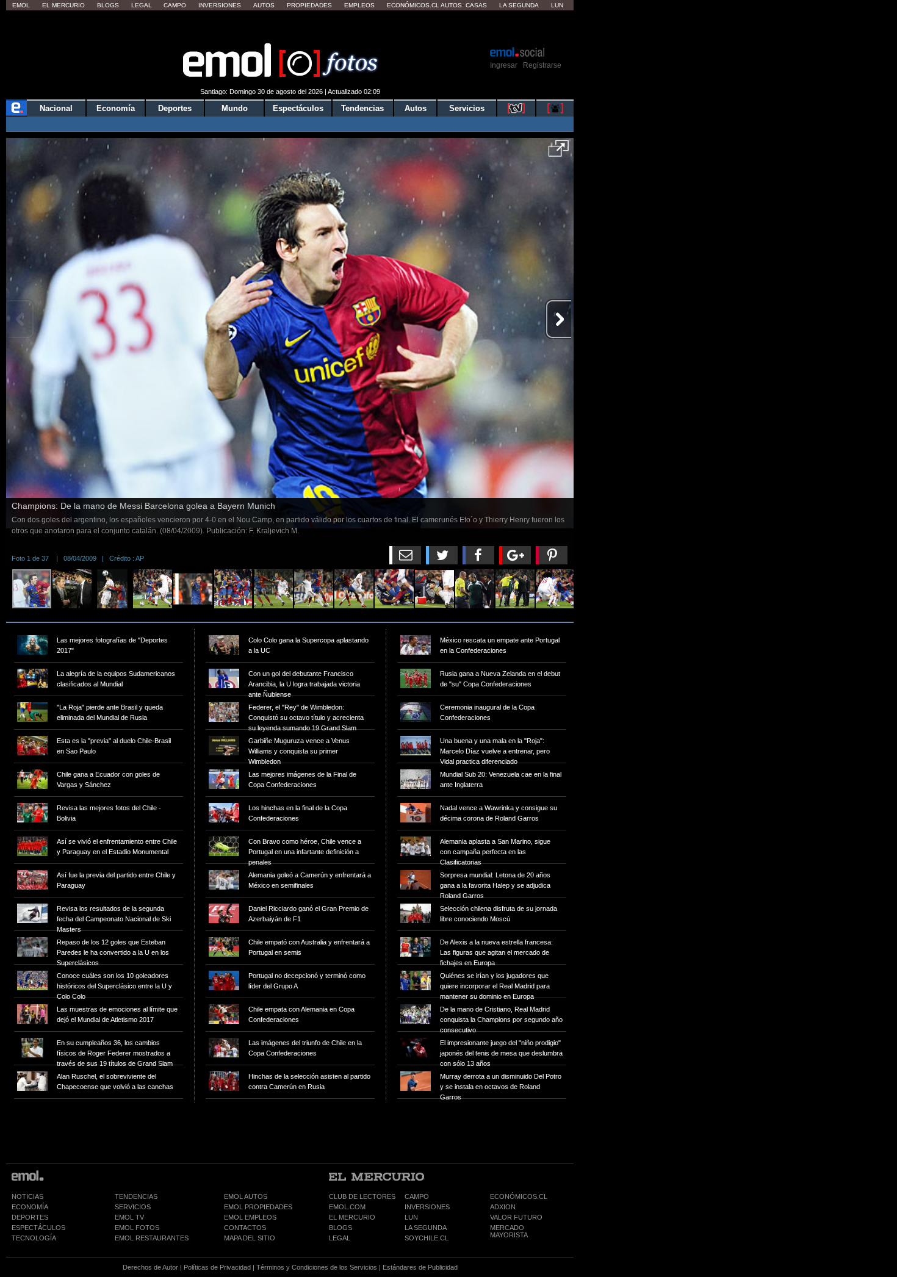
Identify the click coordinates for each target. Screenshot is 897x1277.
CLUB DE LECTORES (362, 1196)
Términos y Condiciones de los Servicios (316, 1267)
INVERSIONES (427, 1206)
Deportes (175, 108)
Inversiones (219, 5)
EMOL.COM (347, 1206)
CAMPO (417, 1196)
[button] (558, 152)
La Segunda (519, 5)
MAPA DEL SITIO (249, 1238)
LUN (411, 1217)
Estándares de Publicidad (420, 1267)
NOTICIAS (27, 1196)
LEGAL (339, 1238)
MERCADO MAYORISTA (509, 1231)
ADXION (503, 1206)
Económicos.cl (413, 5)
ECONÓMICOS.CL (518, 1196)
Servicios (467, 108)
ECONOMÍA (30, 1206)
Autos (264, 5)
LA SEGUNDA (426, 1227)
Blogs (108, 5)
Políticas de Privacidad (217, 1267)
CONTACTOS (245, 1227)
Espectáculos (298, 108)
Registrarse (542, 65)
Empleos (359, 5)
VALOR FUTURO (516, 1217)
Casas (476, 5)
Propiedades (309, 5)
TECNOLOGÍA (34, 1238)
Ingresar (503, 65)
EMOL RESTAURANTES (152, 1238)
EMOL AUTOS (245, 1196)
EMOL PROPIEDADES (258, 1206)
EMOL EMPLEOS (250, 1217)
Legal (141, 5)
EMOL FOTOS (137, 1227)
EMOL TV (129, 1217)
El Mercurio (63, 5)
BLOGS (340, 1227)
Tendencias (362, 108)
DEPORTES (30, 1217)
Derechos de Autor (150, 1267)
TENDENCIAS (136, 1196)
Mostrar (290, 27)
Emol (21, 5)
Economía (115, 108)
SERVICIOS (133, 1206)
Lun (557, 5)
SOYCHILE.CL (426, 1238)
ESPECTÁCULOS (38, 1227)
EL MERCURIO (352, 1217)
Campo (175, 5)
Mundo (235, 108)
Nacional (56, 108)
